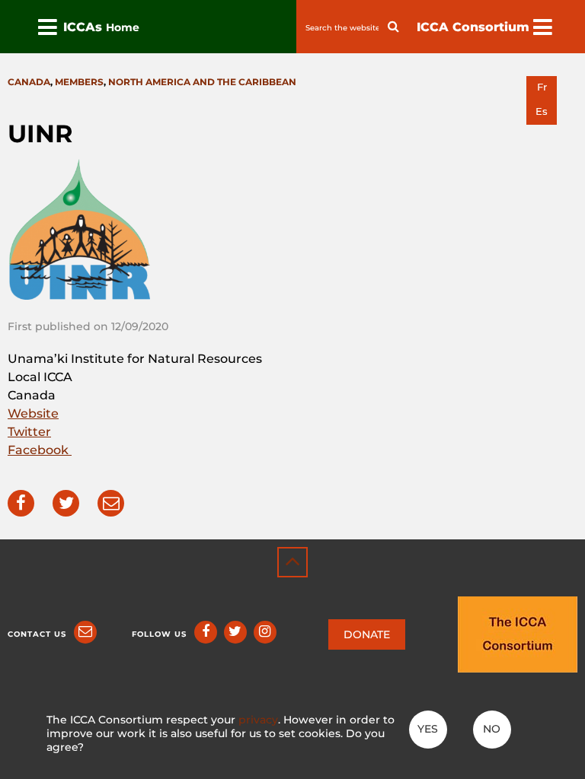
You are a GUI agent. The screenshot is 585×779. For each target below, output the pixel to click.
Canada (29, 81)
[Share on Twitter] (66, 503)
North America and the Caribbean (202, 81)
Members (79, 81)
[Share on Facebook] (21, 503)
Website (33, 413)
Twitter (29, 431)
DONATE (367, 634)
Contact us (37, 634)
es (541, 111)
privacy (258, 720)
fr (542, 87)
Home (122, 27)
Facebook (40, 450)
